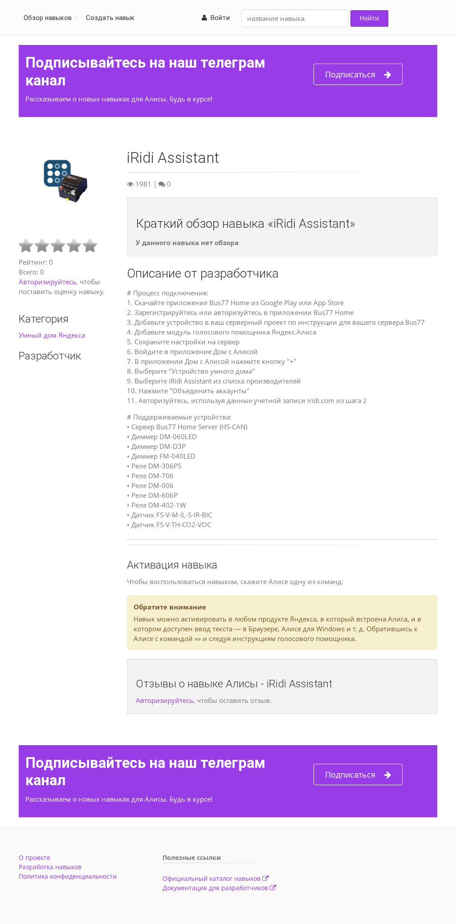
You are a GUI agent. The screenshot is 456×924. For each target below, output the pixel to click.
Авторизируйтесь (47, 281)
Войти (218, 18)
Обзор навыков (48, 18)
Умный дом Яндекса (52, 335)
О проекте (34, 857)
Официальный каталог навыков (212, 878)
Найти (369, 18)
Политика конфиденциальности (68, 876)
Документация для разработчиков (216, 888)
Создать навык (110, 18)
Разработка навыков (50, 867)
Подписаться (350, 74)
